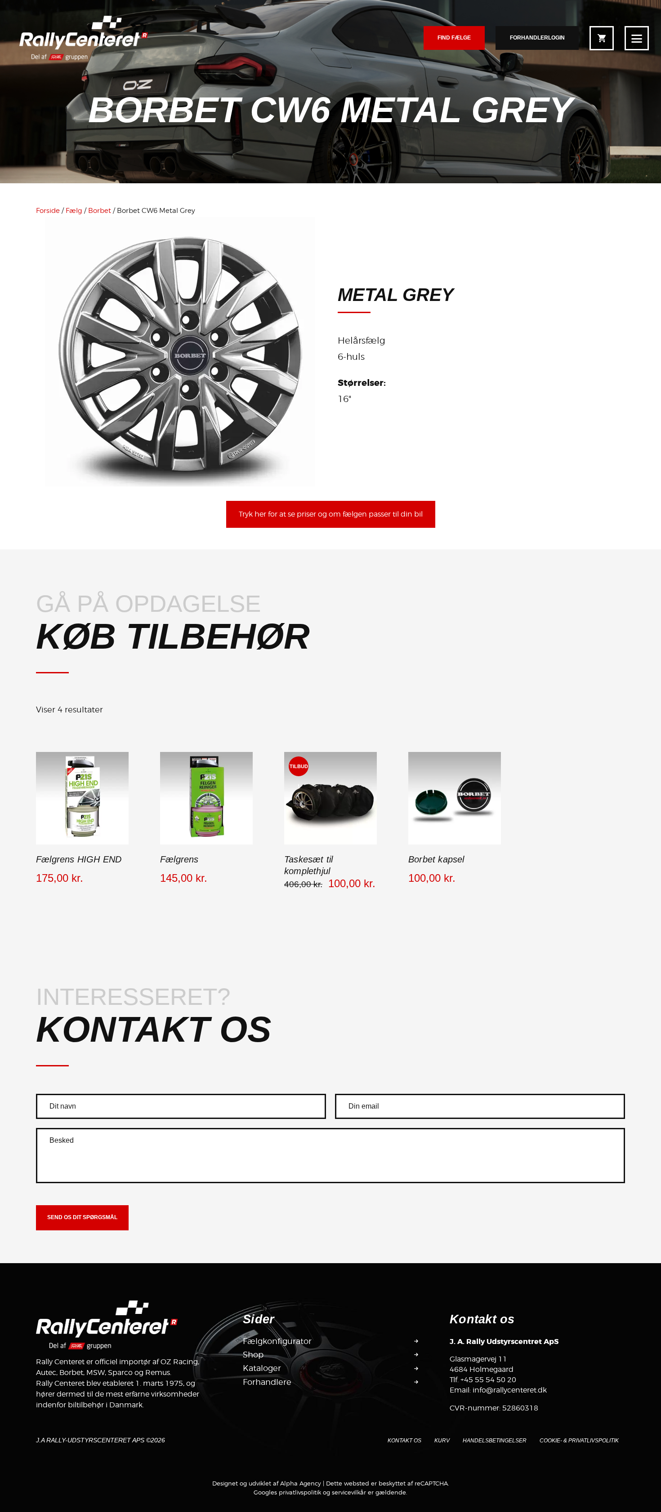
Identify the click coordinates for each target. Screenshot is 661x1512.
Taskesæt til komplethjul (308, 865)
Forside (48, 211)
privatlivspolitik (300, 1492)
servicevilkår (349, 1492)
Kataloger (262, 1368)
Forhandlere (267, 1382)
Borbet (99, 211)
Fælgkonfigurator (277, 1341)
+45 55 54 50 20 (488, 1379)
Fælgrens (179, 859)
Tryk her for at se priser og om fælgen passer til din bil (331, 514)
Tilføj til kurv (82, 843)
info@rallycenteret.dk (510, 1390)
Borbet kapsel (436, 859)
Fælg (74, 211)
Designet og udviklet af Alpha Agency (266, 1483)
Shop (253, 1354)
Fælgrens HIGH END (78, 859)
